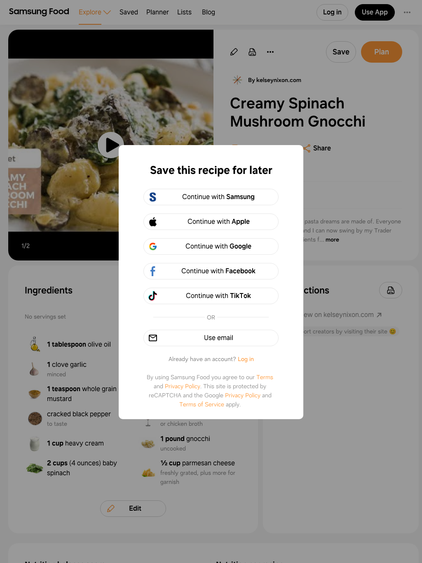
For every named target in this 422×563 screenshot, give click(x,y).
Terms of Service (201, 404)
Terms (264, 377)
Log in (246, 359)
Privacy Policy (182, 386)
